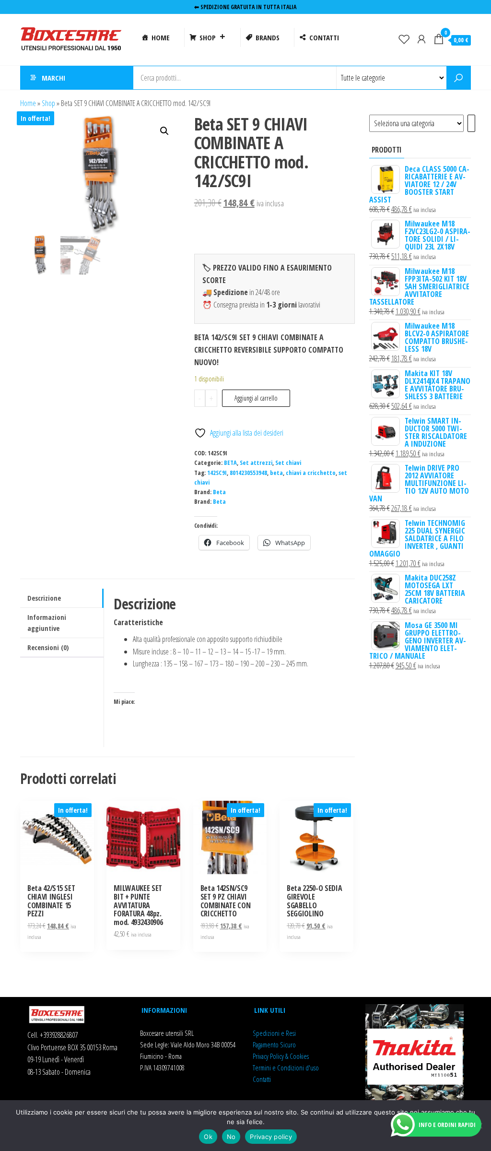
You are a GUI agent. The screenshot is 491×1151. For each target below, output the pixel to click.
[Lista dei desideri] (404, 38)
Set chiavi (288, 463)
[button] (164, 131)
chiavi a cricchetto (311, 473)
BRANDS (268, 37)
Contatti (262, 1079)
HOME (161, 37)
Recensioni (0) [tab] (48, 647)
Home (28, 103)
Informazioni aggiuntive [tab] (46, 623)
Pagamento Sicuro (274, 1044)
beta (276, 473)
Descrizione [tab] (44, 598)
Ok (208, 1136)
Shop (48, 103)
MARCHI (53, 78)
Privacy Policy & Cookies (281, 1056)
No (231, 1136)
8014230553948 (248, 473)
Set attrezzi (256, 463)
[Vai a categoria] (471, 123)
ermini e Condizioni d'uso (287, 1067)
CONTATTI (324, 37)
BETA (230, 463)
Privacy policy (271, 1136)
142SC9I (217, 473)
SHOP (207, 37)
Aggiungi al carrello (256, 398)
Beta (219, 492)
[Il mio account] (421, 38)
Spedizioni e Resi (274, 1033)
